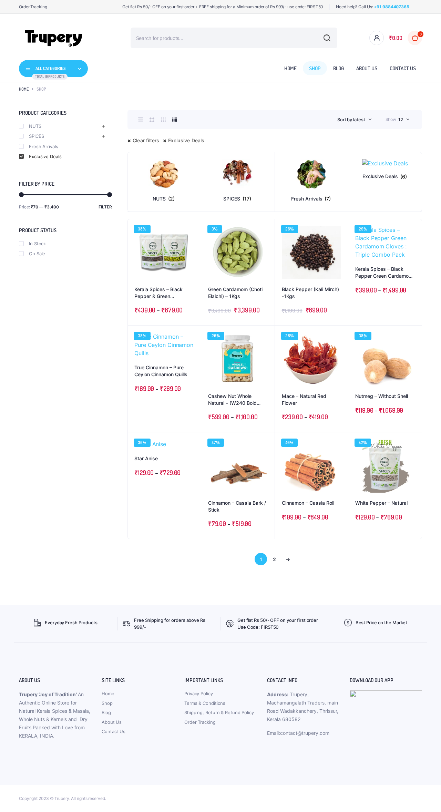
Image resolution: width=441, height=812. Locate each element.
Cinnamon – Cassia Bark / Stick (237, 506)
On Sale (37, 253)
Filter (105, 206)
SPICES (36, 136)
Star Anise (146, 458)
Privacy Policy (198, 693)
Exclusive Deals (186, 140)
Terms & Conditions (204, 703)
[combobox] (354, 119)
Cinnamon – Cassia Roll (308, 503)
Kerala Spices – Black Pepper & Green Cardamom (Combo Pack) (163, 292)
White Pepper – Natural (381, 503)
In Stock (37, 243)
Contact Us (403, 68)
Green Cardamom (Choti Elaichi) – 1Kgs (235, 292)
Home (290, 68)
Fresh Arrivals (43, 146)
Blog (338, 68)
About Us (366, 68)
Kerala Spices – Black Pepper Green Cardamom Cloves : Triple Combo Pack (384, 272)
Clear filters (146, 140)
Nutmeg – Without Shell (381, 396)
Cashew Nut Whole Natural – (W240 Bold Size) (232, 399)
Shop (315, 68)
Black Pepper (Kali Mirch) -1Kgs (310, 292)
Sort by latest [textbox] (351, 119)
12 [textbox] (400, 119)
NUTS (35, 126)
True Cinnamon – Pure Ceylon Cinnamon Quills (160, 370)
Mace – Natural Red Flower (304, 399)
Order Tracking (33, 6)
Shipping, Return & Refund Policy (219, 712)
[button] (192, 246)
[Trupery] (53, 38)
